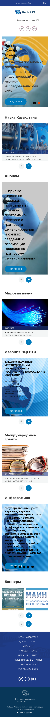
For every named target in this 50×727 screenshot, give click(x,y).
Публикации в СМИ (28, 669)
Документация (27, 642)
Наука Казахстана (27, 637)
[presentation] (21, 166)
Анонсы (27, 646)
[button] (34, 103)
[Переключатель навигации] (5, 3)
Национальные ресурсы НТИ (28, 20)
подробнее (16, 101)
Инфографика (28, 664)
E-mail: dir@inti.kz (25, 712)
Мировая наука (28, 651)
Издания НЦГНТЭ (27, 655)
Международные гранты (28, 660)
